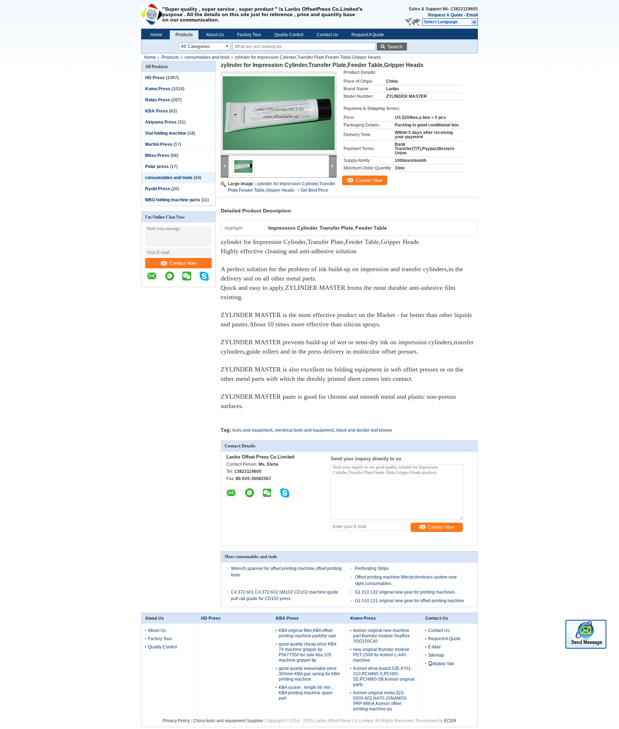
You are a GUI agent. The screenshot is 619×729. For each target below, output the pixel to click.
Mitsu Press (157, 155)
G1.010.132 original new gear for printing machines (405, 592)
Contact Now (182, 263)
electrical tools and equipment (304, 430)
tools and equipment (252, 430)
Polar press (157, 166)
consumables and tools (207, 57)
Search (395, 46)
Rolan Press (157, 99)
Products (184, 34)
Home (156, 34)
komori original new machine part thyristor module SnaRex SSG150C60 (381, 636)
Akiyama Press (161, 122)
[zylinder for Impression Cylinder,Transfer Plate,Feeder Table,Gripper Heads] (279, 113)
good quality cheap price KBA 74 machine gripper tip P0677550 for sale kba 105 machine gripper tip (307, 652)
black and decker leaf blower (364, 430)
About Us (215, 34)
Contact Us (327, 34)
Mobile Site (443, 663)
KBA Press (156, 111)
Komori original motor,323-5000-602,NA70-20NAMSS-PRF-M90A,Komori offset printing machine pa (380, 700)
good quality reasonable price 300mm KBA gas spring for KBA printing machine (309, 674)
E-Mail (434, 646)
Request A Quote (445, 15)
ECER (450, 720)
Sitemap (436, 655)
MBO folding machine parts (172, 199)
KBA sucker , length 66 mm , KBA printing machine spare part (306, 693)
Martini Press (158, 144)
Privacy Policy (176, 720)
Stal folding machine (165, 133)
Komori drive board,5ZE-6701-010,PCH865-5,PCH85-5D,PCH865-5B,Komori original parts (383, 676)
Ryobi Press (157, 188)
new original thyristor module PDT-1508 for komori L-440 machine (381, 655)
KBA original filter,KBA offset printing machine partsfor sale (307, 633)
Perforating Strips (372, 568)
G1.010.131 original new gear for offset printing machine (409, 600)
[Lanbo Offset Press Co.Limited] (151, 14)
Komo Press (158, 88)
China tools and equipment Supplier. (229, 720)
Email (472, 15)
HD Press (155, 77)
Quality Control (288, 34)
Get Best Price (314, 190)
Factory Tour (249, 34)
